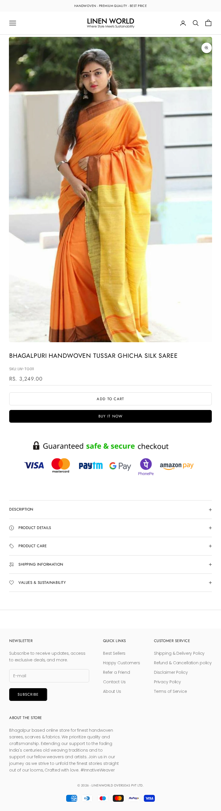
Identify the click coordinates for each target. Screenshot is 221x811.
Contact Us (114, 682)
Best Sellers (114, 653)
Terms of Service (170, 691)
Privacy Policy (167, 682)
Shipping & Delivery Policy (179, 653)
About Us (112, 691)
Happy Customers (121, 663)
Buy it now (110, 416)
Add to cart (110, 399)
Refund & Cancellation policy (183, 663)
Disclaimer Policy (171, 672)
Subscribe (28, 694)
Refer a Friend (116, 672)
